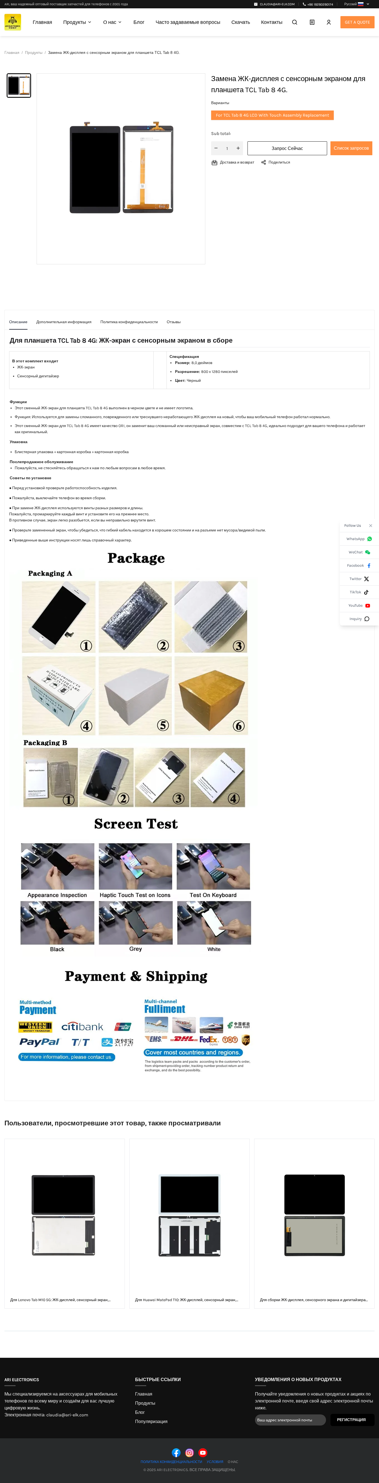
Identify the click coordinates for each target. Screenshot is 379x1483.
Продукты (145, 1403)
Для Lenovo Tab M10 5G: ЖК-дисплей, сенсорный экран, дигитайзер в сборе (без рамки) (59, 1300)
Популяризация (151, 1421)
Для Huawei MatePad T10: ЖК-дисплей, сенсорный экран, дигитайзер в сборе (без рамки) (185, 1300)
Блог (140, 1412)
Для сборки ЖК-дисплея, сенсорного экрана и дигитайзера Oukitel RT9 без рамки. (313, 1300)
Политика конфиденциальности (171, 1462)
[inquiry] (312, 22)
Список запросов (351, 148)
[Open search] (294, 22)
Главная (143, 1394)
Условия (215, 1462)
